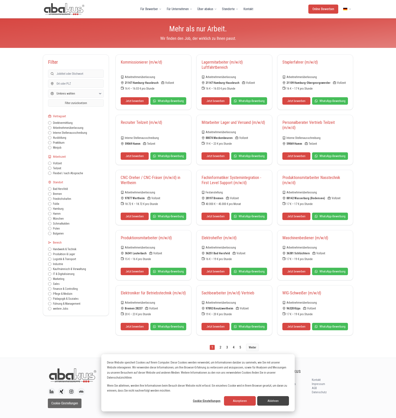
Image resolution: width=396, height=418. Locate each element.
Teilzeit (57, 168)
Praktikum (59, 142)
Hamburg (58, 208)
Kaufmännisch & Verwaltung (69, 269)
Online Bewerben (323, 9)
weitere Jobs (60, 308)
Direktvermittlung (63, 122)
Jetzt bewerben (135, 101)
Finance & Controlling (65, 288)
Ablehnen (273, 401)
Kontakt (248, 9)
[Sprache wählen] (347, 9)
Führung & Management (66, 303)
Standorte (228, 9)
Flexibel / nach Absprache (68, 173)
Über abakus (205, 9)
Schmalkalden (61, 223)
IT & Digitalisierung (63, 274)
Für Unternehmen (178, 9)
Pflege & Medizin (62, 293)
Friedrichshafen (62, 198)
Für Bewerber (149, 9)
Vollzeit (57, 163)
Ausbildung (59, 137)
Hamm (57, 213)
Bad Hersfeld (60, 189)
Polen (56, 228)
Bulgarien (58, 233)
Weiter (252, 347)
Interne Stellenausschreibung (70, 132)
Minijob (57, 147)
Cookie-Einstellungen (206, 401)
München (58, 218)
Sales (56, 283)
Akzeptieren (240, 401)
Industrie (58, 264)
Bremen (57, 193)
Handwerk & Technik (64, 249)
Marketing (58, 279)
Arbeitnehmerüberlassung (68, 127)
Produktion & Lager (64, 254)
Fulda (56, 203)
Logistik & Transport (64, 259)
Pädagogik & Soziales (66, 298)
